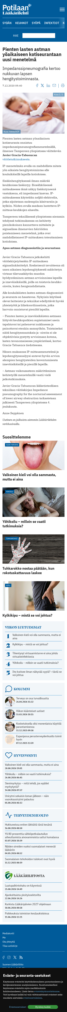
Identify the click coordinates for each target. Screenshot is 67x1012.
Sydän (7, 23)
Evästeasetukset (17, 1007)
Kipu (8, 585)
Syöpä (36, 23)
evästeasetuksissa (32, 997)
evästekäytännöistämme (47, 991)
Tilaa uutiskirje (9, 945)
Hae (16, 35)
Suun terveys (12, 445)
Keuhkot (21, 23)
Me (4, 937)
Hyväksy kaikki (42, 1007)
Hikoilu (9, 491)
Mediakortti (8, 933)
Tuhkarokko (11, 538)
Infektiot (51, 23)
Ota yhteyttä (8, 941)
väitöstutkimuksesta (16, 159)
